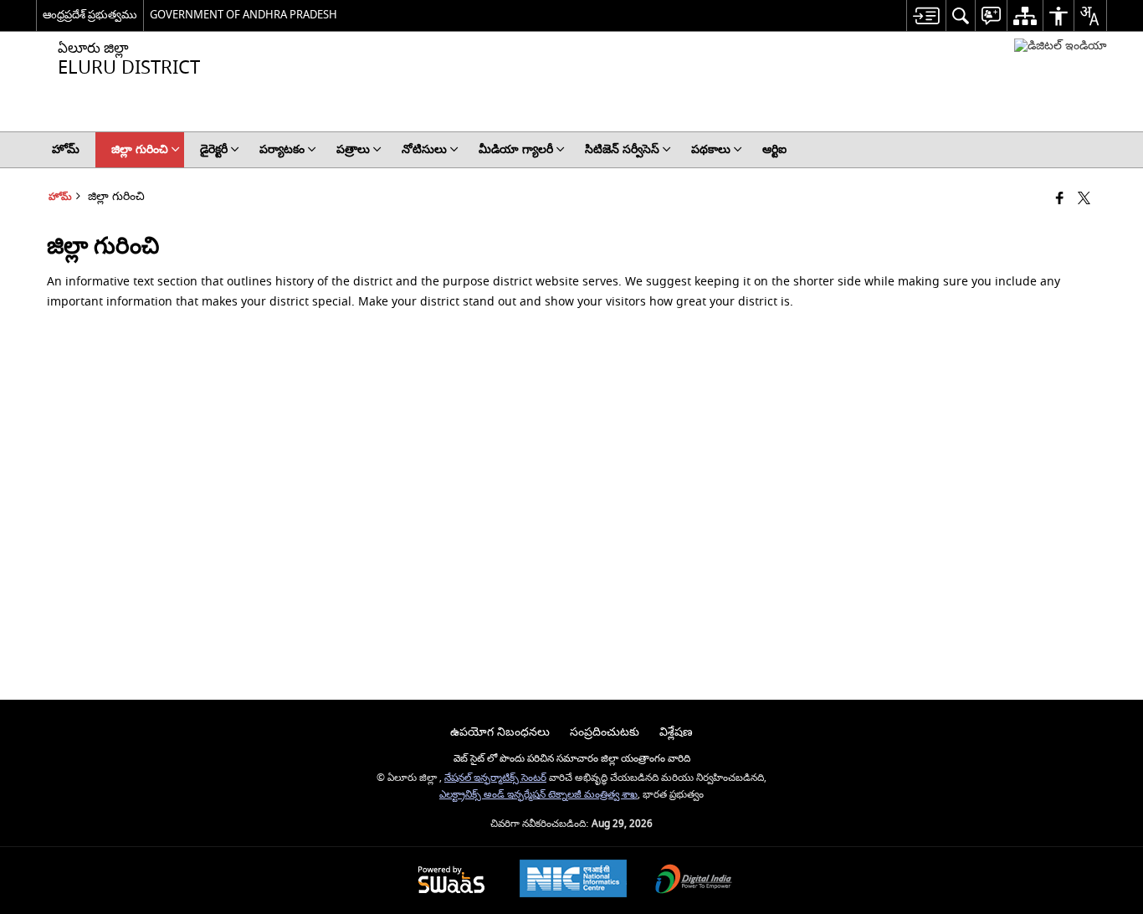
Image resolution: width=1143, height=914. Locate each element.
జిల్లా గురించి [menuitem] (139, 149)
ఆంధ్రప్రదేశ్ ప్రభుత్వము (90, 15)
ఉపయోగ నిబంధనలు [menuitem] (500, 732)
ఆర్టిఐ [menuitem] (774, 149)
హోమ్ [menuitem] (65, 149)
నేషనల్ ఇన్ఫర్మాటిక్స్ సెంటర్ (495, 778)
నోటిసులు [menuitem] (424, 149)
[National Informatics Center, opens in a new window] (573, 880)
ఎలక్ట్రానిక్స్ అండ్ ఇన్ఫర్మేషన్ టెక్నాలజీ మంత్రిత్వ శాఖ (538, 795)
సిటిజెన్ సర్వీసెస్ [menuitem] (622, 149)
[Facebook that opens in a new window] (1059, 200)
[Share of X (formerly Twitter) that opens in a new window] (1084, 200)
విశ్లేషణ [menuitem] (676, 732)
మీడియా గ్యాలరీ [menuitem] (516, 149)
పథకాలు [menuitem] (710, 149)
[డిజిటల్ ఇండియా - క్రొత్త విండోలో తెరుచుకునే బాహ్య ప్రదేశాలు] (1060, 45)
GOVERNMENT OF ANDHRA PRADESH (243, 15)
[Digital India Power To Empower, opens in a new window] (694, 881)
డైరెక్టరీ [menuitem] (214, 149)
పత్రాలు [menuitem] (353, 149)
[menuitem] (926, 15)
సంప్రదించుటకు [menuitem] (604, 732)
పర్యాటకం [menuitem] (282, 149)
